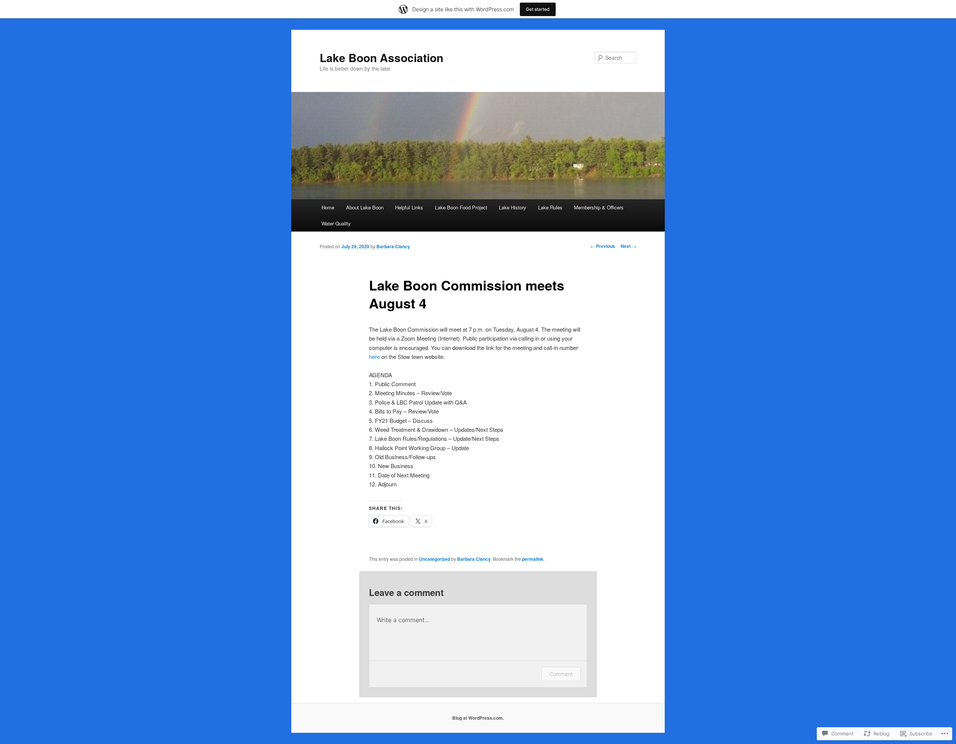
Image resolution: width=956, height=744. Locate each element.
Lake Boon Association (381, 57)
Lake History (512, 207)
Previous (602, 246)
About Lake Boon (365, 207)
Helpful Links (409, 207)
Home (328, 207)
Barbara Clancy (393, 246)
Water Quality (336, 223)
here (374, 356)
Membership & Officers (599, 207)
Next (628, 246)
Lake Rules (550, 207)
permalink (532, 559)
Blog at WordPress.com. (478, 717)
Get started (538, 9)
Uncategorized (434, 559)
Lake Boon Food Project (461, 207)
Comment (561, 674)
